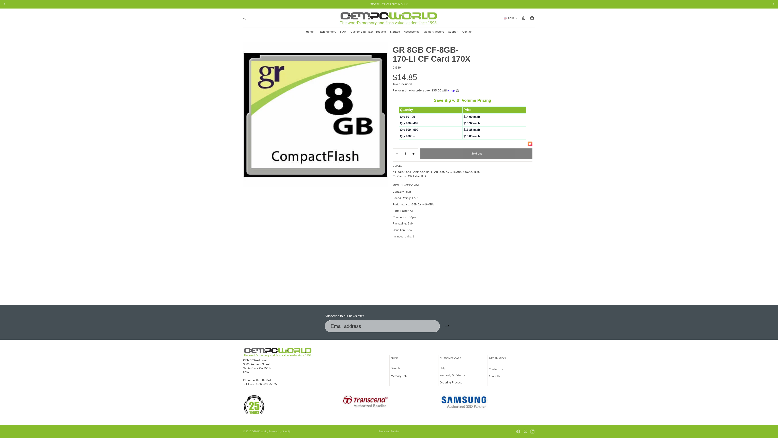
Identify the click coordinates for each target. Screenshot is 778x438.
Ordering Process (451, 382)
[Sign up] (447, 326)
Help (443, 368)
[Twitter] (525, 431)
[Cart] (532, 18)
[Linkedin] (532, 431)
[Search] (244, 18)
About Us (494, 376)
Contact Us (496, 369)
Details (397, 165)
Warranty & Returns (452, 375)
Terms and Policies (389, 431)
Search (395, 368)
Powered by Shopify (279, 431)
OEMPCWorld (259, 431)
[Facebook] (518, 431)
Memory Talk (399, 376)
